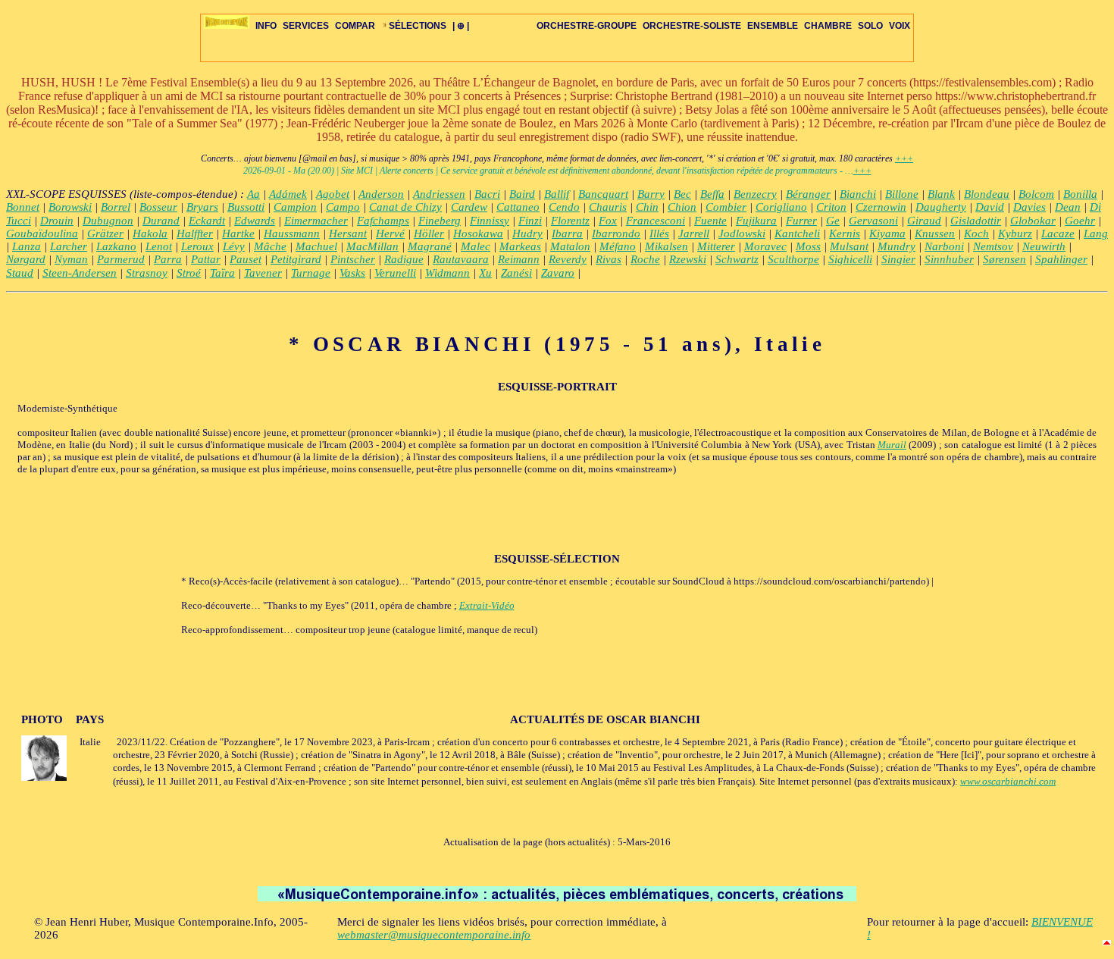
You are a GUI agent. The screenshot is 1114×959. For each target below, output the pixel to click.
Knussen (935, 233)
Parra (168, 259)
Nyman (71, 259)
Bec (682, 194)
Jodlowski (741, 233)
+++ (904, 158)
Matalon (570, 246)
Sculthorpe (793, 259)
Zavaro (557, 273)
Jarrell (693, 233)
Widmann (447, 273)
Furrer (801, 221)
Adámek (288, 194)
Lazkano (116, 246)
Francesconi (655, 221)
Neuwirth (1043, 246)
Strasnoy (146, 273)
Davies (1029, 207)
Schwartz (737, 259)
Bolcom (1036, 194)
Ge (833, 221)
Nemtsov (993, 246)
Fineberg (439, 221)
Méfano (617, 246)
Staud (19, 273)
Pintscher (352, 259)
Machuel (316, 246)
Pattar (206, 259)
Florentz (570, 221)
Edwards (254, 221)
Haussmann (292, 233)
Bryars (202, 207)
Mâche (270, 246)
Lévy (234, 246)
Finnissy (489, 221)
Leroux (197, 246)
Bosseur (158, 207)
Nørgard (25, 259)
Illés (659, 233)
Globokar (1033, 221)
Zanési (516, 273)
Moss (808, 246)
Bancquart (603, 194)
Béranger (808, 194)
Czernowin (881, 207)
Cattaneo (518, 207)
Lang (1096, 233)
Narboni (944, 246)
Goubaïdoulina (42, 233)
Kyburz (1015, 233)
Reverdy (568, 259)
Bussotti (245, 207)
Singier (898, 259)
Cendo (564, 207)
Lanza (26, 246)
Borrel (115, 207)
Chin (647, 207)
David (989, 207)
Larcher (68, 246)
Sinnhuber (949, 259)
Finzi (530, 221)
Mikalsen (666, 246)
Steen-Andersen (79, 273)
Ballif (556, 194)
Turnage (310, 273)
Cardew (469, 207)
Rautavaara (461, 259)
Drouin (57, 221)
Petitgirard (296, 259)
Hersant (348, 233)
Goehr (1080, 221)
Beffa (712, 194)
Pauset (245, 259)
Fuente (710, 221)
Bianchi (858, 194)
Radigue (404, 259)
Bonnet (22, 207)
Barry (651, 194)
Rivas (608, 259)
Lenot (159, 246)
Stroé (189, 273)
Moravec (765, 246)
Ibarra (567, 233)
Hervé (390, 233)
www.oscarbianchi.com (1008, 781)
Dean (1068, 207)
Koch (976, 233)
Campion (295, 207)
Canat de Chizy (405, 207)
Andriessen (439, 194)
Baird (522, 194)
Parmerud (121, 259)
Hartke (238, 233)
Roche (645, 259)
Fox (608, 221)
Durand (161, 221)
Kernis (844, 233)
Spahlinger (1061, 259)
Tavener (263, 273)
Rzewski (687, 259)
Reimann (519, 259)
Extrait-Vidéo (487, 605)
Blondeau (986, 194)
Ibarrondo (616, 233)
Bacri (487, 194)
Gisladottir (975, 221)
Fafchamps (383, 221)
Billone (901, 194)
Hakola (150, 233)
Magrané (430, 246)
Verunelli (395, 273)
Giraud (924, 221)
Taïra (222, 273)
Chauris (608, 207)
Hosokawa (478, 233)
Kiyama (887, 233)
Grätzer (105, 233)
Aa (253, 194)
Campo (343, 207)
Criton (831, 207)
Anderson (381, 194)
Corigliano (781, 207)
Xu (485, 273)
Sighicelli (850, 259)
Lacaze (1058, 233)
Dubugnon (108, 221)
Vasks (352, 273)
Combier (726, 207)
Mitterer (716, 246)
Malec (475, 246)
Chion (682, 207)
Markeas (520, 246)
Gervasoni (873, 221)
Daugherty (940, 207)
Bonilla (1080, 194)
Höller (429, 233)
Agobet (332, 194)
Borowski (70, 207)
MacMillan (372, 246)
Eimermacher (316, 221)
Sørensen (1004, 259)
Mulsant (849, 246)
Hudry (527, 233)
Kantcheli (797, 233)
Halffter (195, 233)
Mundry (896, 246)
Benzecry (755, 194)
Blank (941, 194)
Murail (892, 444)
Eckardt (207, 221)
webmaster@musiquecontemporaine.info (433, 935)
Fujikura (756, 221)
